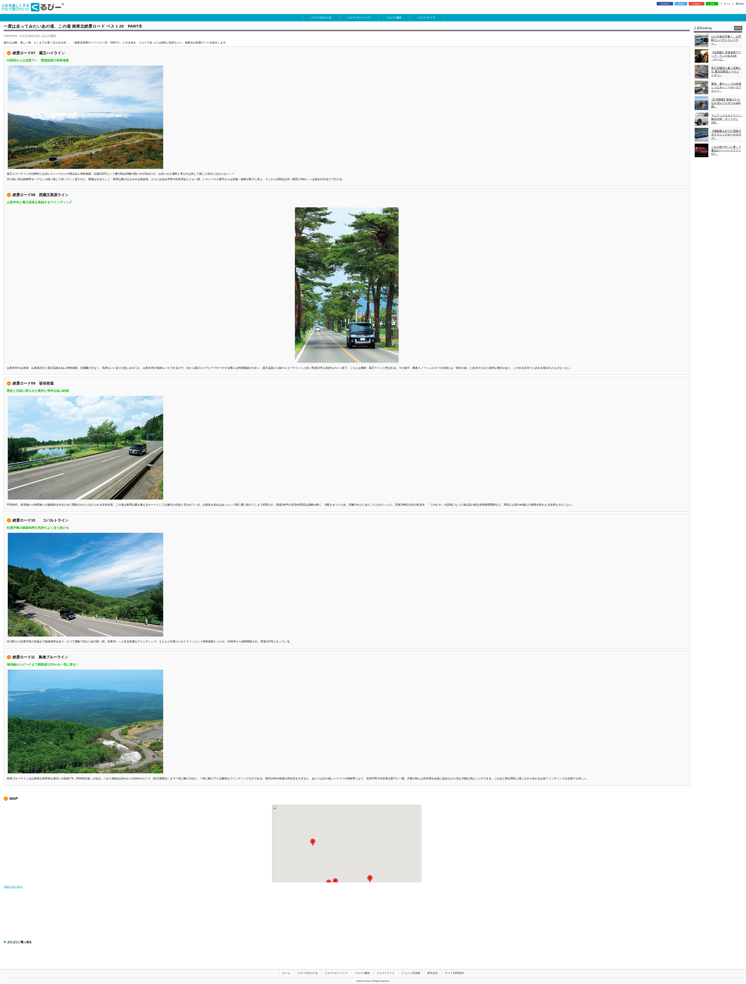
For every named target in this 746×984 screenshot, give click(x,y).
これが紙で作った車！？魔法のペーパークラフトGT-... (726, 150)
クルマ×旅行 (48, 35)
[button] (335, 881)
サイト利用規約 (454, 972)
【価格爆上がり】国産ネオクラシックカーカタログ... (726, 134)
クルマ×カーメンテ (336, 972)
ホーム (727, 4)
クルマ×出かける (29, 35)
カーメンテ (364, 17)
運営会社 (740, 4)
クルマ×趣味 (362, 972)
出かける (326, 17)
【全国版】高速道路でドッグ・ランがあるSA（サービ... (726, 56)
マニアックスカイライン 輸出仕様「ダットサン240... (727, 119)
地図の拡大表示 (13, 886)
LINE (712, 4)
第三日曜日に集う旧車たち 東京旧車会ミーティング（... (726, 71)
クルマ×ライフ (386, 972)
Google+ (697, 4)
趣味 (399, 17)
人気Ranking (703, 28)
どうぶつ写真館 (410, 972)
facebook (665, 4)
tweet (680, 4)
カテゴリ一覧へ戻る (19, 941)
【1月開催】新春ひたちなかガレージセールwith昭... (726, 103)
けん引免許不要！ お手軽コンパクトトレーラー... (726, 40)
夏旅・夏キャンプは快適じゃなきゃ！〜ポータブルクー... (726, 87)
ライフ (431, 17)
